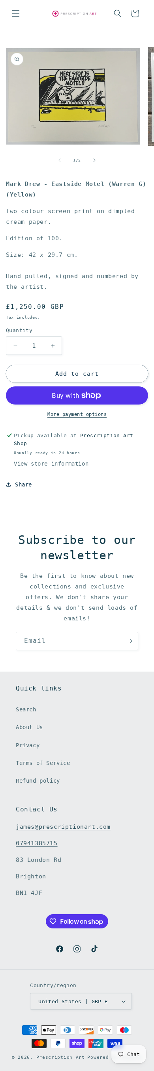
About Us (29, 727)
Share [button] (23, 484)
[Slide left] (59, 160)
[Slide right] (94, 160)
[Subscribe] (129, 641)
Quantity (19, 330)
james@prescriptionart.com (63, 826)
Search (26, 709)
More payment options (77, 414)
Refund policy (38, 781)
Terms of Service (43, 763)
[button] (15, 13)
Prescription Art (60, 1057)
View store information (51, 463)
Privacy (27, 745)
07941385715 (37, 843)
